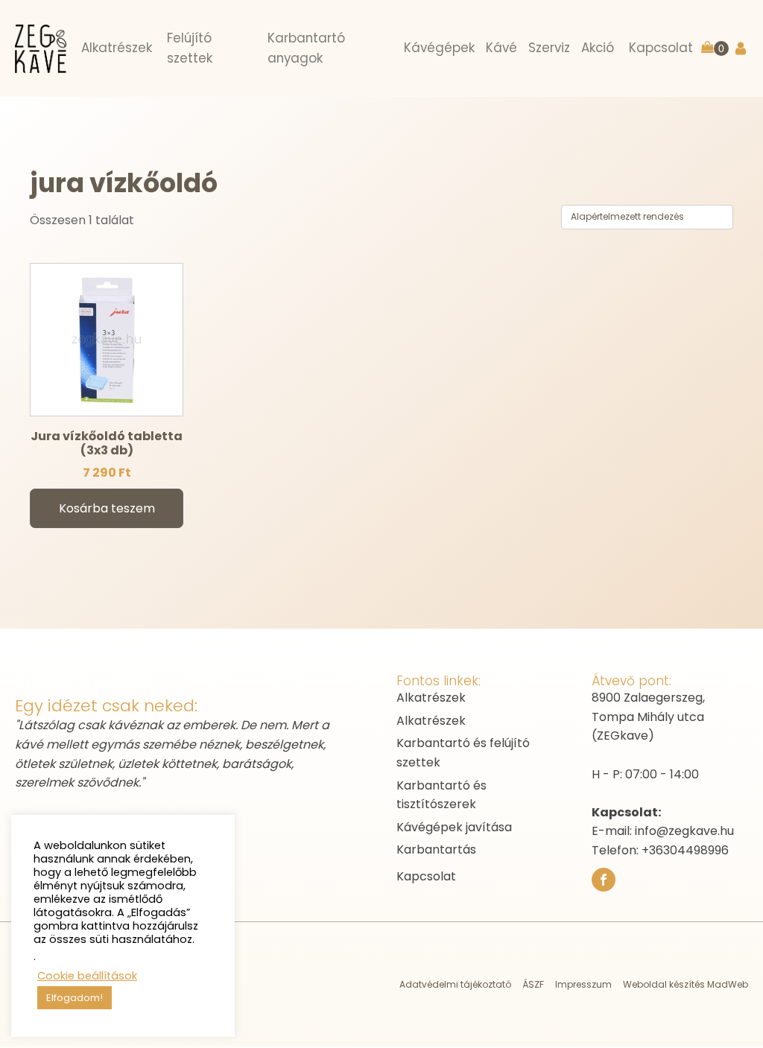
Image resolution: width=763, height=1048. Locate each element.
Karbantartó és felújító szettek (463, 752)
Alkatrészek (431, 697)
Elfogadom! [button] (74, 998)
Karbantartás (436, 849)
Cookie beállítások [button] (87, 975)
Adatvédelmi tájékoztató (455, 984)
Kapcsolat (426, 876)
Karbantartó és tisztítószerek (441, 795)
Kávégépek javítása (454, 827)
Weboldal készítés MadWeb (685, 984)
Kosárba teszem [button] (107, 508)
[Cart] (715, 48)
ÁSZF (533, 984)
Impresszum (583, 984)
